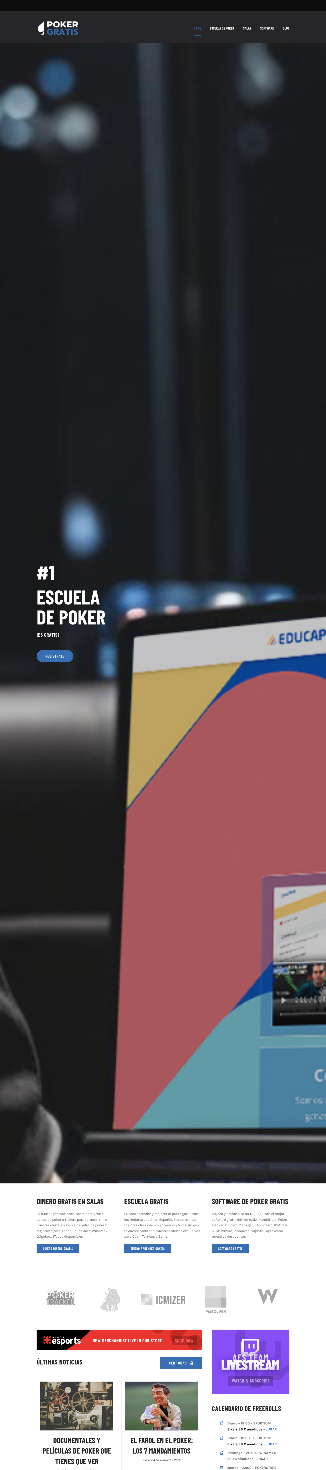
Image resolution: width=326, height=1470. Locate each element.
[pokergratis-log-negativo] (58, 20)
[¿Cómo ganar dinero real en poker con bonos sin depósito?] (119, 1331)
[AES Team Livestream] (250, 1331)
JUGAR (271, 1429)
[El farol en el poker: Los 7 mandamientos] (161, 1384)
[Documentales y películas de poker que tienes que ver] (76, 1384)
